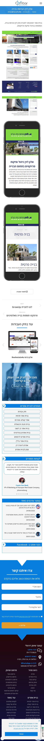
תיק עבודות (22, 411)
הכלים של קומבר (11, 704)
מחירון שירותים (11, 707)
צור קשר (32, 691)
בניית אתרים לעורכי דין (33, 718)
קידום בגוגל (32, 679)
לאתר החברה (21, 292)
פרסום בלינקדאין (11, 685)
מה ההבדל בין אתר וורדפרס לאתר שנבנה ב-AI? (19, 533)
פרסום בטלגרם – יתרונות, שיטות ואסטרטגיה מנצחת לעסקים (20, 516)
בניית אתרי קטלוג (32, 704)
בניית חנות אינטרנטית (33, 710)
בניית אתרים (33, 677)
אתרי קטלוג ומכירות (22, 420)
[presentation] (40, 345)
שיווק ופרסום (33, 682)
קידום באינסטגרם (11, 682)
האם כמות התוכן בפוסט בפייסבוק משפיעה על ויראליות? (20, 525)
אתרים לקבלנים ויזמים (32, 715)
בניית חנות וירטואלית (22, 424)
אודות (33, 674)
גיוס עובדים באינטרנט (11, 693)
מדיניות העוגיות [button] (19, 728)
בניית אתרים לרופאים (22, 437)
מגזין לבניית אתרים (22, 449)
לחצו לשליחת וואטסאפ (28, 666)
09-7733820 (31, 652)
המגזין (33, 688)
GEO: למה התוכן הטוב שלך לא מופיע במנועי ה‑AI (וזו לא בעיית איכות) (20, 506)
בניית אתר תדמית (22, 416)
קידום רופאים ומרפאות (11, 691)
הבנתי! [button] (21, 734)
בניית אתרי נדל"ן (22, 441)
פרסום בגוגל (11, 674)
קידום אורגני (11, 688)
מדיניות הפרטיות (24, 616)
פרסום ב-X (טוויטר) (11, 679)
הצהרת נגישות (11, 712)
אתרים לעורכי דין (22, 445)
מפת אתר (11, 718)
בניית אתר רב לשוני (22, 428)
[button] (14, 1)
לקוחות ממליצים (11, 701)
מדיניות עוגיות (11, 715)
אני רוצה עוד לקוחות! (22, 386)
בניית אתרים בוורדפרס (22, 432)
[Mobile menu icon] (40, 3)
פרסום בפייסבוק (11, 677)
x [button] (39, 720)
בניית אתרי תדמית (32, 701)
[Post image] (38, 506)
